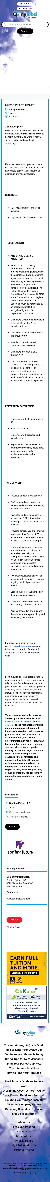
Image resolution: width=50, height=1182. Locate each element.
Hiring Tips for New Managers (24, 1059)
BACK (12, 826)
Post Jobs (25, 4)
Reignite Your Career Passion (24, 1099)
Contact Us (24, 1131)
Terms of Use (24, 1136)
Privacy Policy (24, 1140)
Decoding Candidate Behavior (24, 1109)
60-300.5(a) (26, 721)
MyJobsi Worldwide (24, 1145)
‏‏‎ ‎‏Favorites (25, 8)
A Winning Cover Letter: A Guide (24, 1090)
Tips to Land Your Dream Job (24, 1049)
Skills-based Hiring (24, 1113)
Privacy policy (30, 1173)
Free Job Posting (24, 1126)
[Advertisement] (25, 62)
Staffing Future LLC (17, 868)
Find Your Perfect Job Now (24, 1063)
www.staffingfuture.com (18, 899)
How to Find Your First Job (24, 1072)
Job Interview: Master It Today (24, 1054)
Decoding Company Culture (24, 1104)
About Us (24, 1122)
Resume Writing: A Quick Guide (24, 1045)
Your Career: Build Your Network (24, 1095)
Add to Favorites (15, 927)
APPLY (14, 919)
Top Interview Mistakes (24, 1068)
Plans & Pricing (24, 1150)
